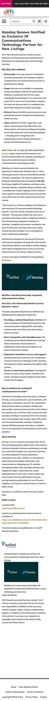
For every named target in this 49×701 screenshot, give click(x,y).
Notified (5, 153)
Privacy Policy (31, 697)
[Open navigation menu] (4, 21)
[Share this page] (45, 21)
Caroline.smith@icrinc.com (13, 508)
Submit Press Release (15, 692)
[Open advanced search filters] (39, 21)
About (13, 687)
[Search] (34, 21)
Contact (43, 697)
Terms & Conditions (35, 692)
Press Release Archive (28, 687)
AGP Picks (6, 4)
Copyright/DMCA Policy (12, 697)
